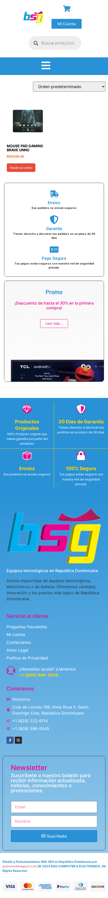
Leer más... (54, 323)
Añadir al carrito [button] (21, 168)
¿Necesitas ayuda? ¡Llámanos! (47, 668)
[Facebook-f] (10, 740)
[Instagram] (18, 740)
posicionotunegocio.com (20, 866)
